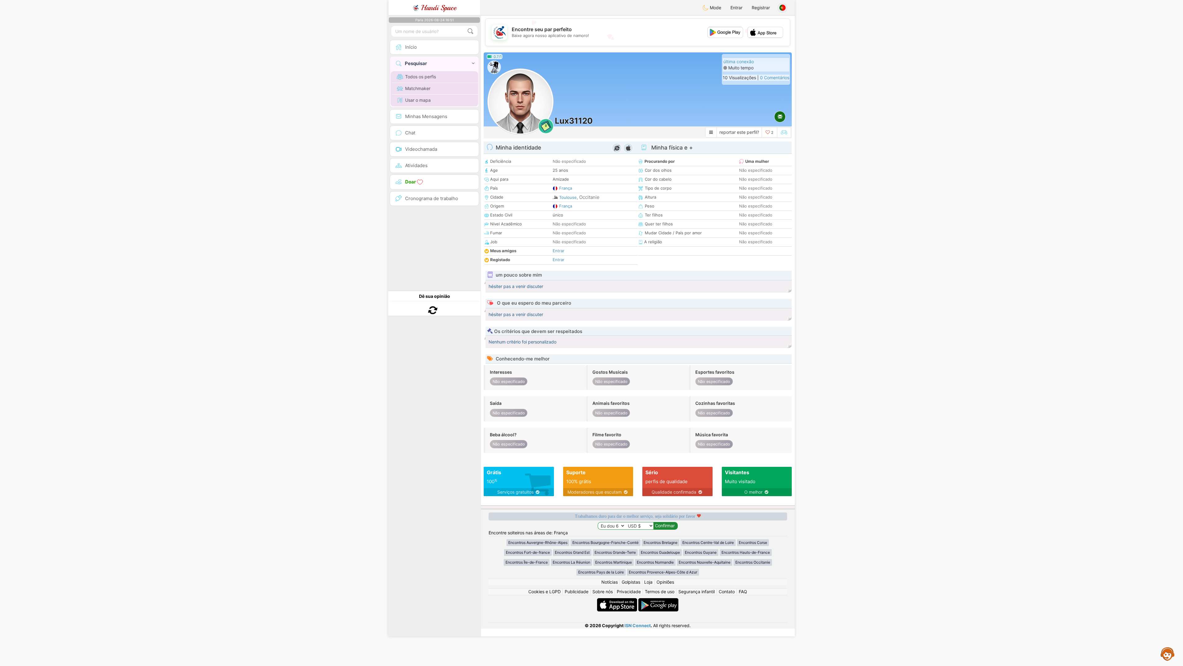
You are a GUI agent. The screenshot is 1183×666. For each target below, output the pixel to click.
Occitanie (589, 197)
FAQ (743, 591)
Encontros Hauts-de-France (746, 552)
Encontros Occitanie (752, 562)
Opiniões (665, 582)
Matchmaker (417, 88)
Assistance (1168, 653)
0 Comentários (774, 77)
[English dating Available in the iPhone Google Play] (658, 601)
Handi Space (437, 7)
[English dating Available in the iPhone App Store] (617, 601)
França (565, 188)
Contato (727, 591)
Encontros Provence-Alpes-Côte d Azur (663, 572)
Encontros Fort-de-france (528, 552)
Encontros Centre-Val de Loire (708, 542)
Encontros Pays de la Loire (601, 572)
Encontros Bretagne (660, 542)
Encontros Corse (753, 542)
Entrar (736, 7)
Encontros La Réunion (571, 562)
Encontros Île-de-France (527, 562)
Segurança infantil (696, 591)
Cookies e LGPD (544, 591)
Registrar (761, 7)
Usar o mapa (418, 100)
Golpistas (631, 582)
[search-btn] (470, 31)
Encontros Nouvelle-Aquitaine (704, 562)
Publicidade (576, 591)
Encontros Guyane (701, 552)
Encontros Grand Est (572, 552)
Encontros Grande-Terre (615, 552)
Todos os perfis (420, 76)
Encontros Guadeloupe (660, 552)
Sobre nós (602, 591)
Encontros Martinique (613, 562)
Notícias (609, 582)
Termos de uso (659, 591)
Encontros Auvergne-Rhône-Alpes (537, 542)
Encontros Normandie (655, 562)
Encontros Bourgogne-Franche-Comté (605, 542)
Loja (648, 582)
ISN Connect (637, 625)
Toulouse (568, 197)
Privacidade (629, 591)
